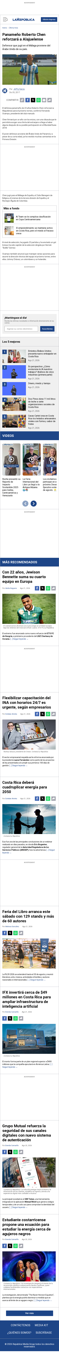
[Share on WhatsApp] (38, 100)
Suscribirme (47, 329)
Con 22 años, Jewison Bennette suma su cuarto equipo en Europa (24, 577)
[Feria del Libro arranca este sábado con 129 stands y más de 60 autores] (29, 953)
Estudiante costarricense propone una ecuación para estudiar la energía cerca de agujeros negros (26, 1227)
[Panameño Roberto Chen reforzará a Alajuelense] (29, 69)
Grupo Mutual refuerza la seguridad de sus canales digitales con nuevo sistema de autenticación (26, 1133)
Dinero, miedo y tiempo (39, 383)
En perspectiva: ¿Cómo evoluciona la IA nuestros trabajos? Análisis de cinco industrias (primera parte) (41, 370)
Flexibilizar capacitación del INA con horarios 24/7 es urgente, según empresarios (26, 702)
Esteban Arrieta (11, 714)
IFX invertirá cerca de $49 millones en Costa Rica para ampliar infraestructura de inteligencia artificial (26, 999)
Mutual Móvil (30, 1202)
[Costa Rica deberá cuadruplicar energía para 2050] (29, 819)
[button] (49, 19)
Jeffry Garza (19, 89)
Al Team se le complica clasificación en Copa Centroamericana (33, 218)
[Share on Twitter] (33, 100)
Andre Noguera (11, 588)
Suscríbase (44, 1332)
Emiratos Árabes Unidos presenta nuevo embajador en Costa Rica (42, 354)
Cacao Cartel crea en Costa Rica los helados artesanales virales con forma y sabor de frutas (42, 419)
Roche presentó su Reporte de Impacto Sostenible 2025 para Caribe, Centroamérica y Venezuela (11, 487)
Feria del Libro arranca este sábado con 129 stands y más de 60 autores (28, 916)
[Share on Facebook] (27, 100)
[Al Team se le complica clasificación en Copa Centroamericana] (9, 218)
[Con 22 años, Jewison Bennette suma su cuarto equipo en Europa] (29, 609)
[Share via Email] (44, 100)
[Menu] (5, 19)
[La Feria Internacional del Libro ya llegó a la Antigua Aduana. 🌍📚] (32, 459)
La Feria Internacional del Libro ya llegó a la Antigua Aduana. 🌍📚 (31, 484)
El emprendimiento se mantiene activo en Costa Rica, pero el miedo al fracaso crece (35, 231)
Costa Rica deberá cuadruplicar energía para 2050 (24, 787)
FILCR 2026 (9, 974)
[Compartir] (49, 100)
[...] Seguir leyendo (18, 639)
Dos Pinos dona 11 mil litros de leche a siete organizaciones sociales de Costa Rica (41, 403)
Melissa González (12, 927)
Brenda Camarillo (12, 1012)
